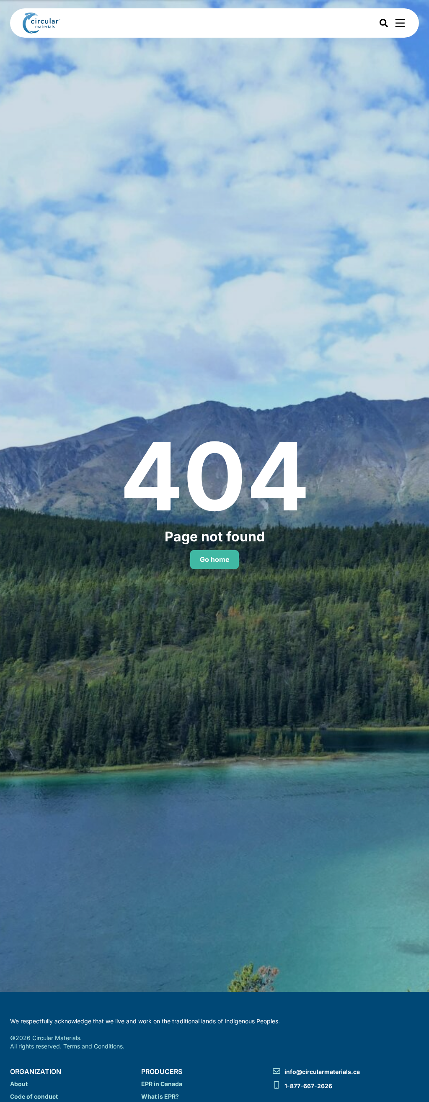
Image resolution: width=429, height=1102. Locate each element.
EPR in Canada (161, 1083)
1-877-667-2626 (308, 1085)
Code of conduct (34, 1096)
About (19, 1083)
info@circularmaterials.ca (322, 1071)
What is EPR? (160, 1096)
